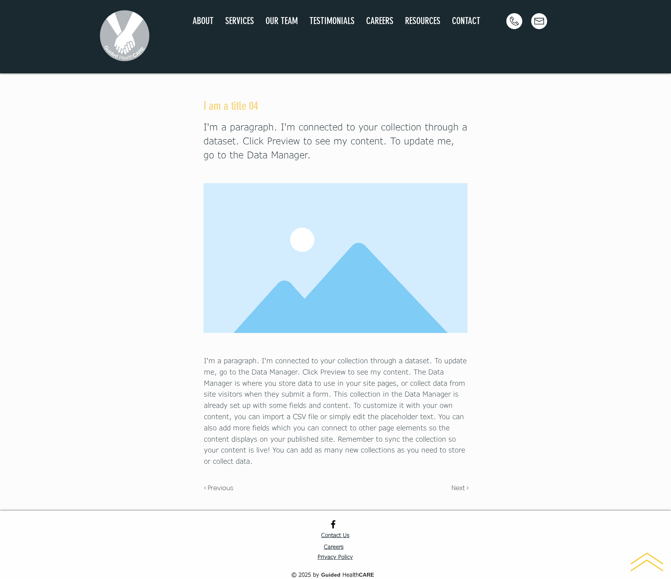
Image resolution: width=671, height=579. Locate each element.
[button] (239, 21)
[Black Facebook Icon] (333, 524)
